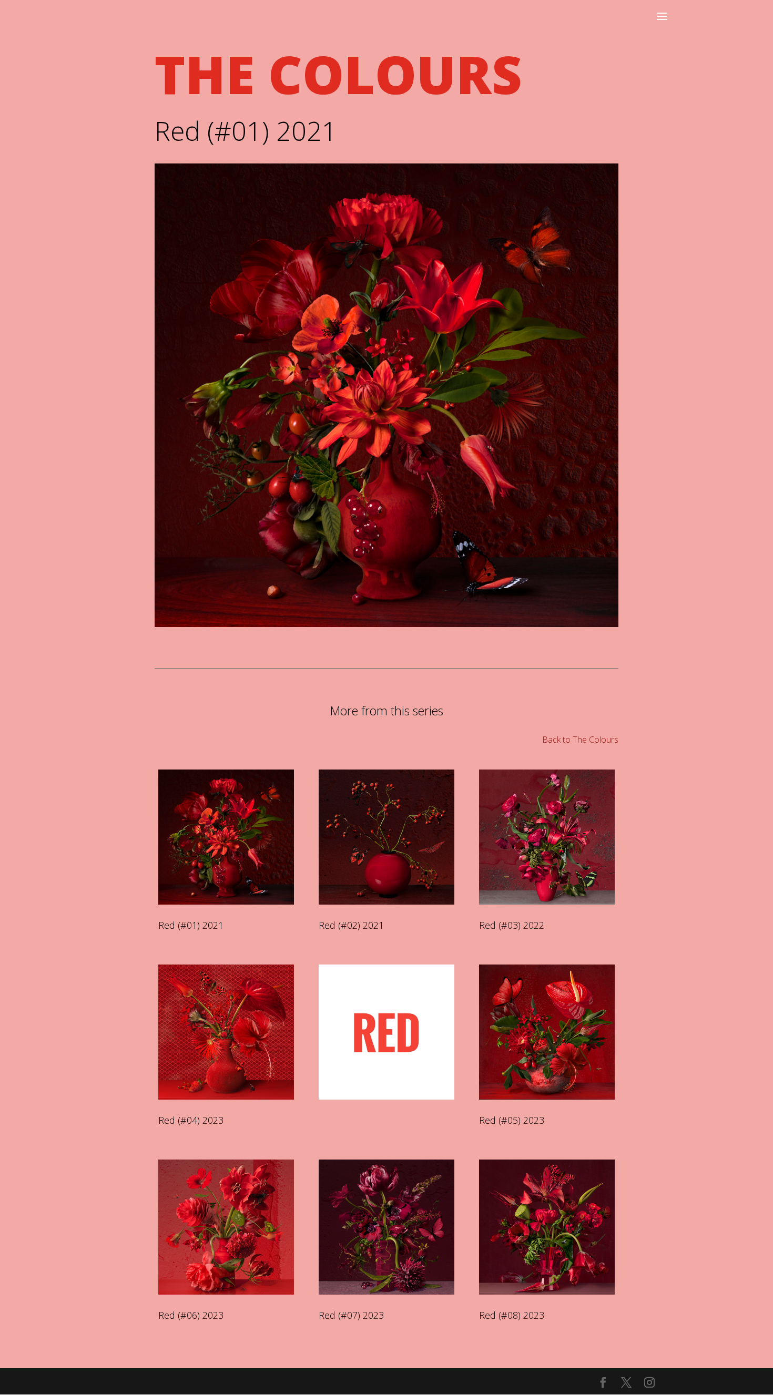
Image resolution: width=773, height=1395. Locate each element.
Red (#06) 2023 (190, 1315)
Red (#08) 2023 (511, 1315)
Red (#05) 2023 (511, 1120)
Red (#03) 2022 (511, 925)
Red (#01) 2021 (190, 925)
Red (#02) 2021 (351, 925)
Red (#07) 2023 (351, 1315)
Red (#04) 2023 (190, 1120)
